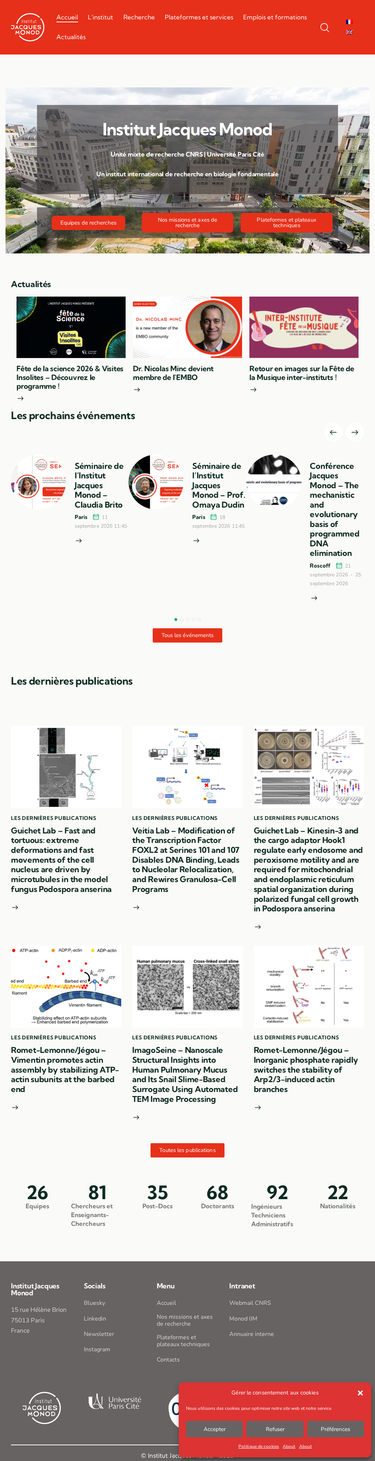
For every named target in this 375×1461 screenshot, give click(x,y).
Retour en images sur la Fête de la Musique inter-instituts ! (301, 373)
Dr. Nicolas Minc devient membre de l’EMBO (173, 373)
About (289, 1446)
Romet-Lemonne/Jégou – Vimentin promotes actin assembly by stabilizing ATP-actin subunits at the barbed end (65, 1069)
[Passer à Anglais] (349, 32)
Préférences (335, 1429)
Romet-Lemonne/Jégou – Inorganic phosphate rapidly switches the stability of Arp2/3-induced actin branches (306, 1069)
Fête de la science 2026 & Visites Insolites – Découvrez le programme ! (69, 377)
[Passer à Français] (349, 22)
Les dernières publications (53, 818)
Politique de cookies (258, 1446)
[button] (360, 1393)
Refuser (275, 1429)
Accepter (215, 1429)
